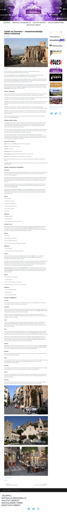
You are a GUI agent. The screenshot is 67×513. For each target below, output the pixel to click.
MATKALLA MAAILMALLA (22, 23)
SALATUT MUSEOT (39, 23)
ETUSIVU (5, 480)
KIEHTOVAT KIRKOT (33, 25)
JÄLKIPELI (6, 23)
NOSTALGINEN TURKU (56, 23)
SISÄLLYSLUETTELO (8, 477)
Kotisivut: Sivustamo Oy (16, 490)
